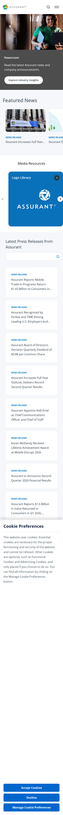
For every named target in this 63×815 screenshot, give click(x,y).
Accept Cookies (31, 788)
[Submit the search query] (58, 256)
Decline (31, 798)
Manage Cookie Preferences (31, 807)
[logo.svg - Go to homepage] (15, 7)
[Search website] (48, 7)
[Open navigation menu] (56, 7)
